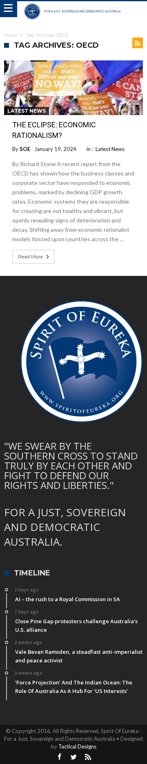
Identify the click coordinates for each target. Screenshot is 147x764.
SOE (25, 149)
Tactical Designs (77, 746)
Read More (30, 256)
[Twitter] (73, 757)
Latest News (26, 111)
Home (10, 35)
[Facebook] (59, 757)
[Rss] (87, 757)
